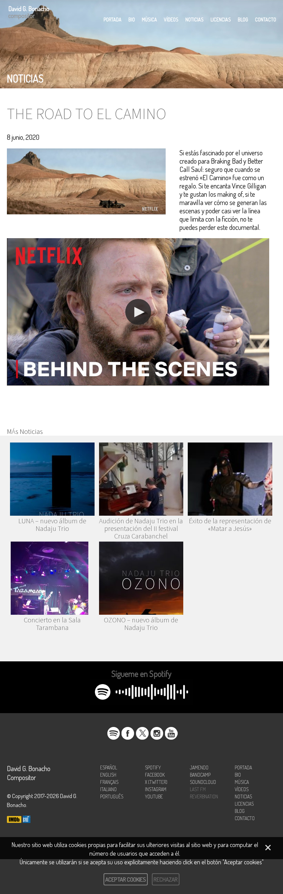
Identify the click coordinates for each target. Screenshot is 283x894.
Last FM (198, 789)
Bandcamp (200, 775)
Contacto (265, 19)
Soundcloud (203, 782)
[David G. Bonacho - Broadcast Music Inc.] (26, 820)
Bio (131, 19)
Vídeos (171, 19)
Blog (243, 19)
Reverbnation (204, 796)
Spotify (153, 767)
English (108, 775)
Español (108, 767)
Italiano (108, 789)
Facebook (155, 775)
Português (111, 796)
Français (109, 782)
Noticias (194, 19)
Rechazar (166, 879)
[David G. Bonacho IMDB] (14, 820)
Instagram (155, 789)
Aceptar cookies (125, 879)
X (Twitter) (156, 782)
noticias (25, 78)
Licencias (221, 19)
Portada (112, 19)
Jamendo (199, 767)
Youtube (154, 796)
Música (149, 19)
